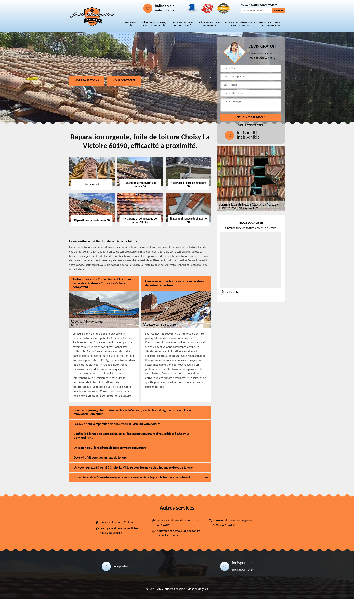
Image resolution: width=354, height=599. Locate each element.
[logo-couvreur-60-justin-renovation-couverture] (92, 17)
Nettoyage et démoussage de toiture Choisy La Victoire (178, 533)
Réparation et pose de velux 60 (210, 24)
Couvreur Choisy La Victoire (117, 522)
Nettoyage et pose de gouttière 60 (183, 24)
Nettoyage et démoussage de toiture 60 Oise (240, 24)
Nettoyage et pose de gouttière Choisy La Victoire (119, 530)
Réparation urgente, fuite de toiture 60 (154, 24)
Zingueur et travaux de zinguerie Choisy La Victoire (232, 522)
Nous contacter (124, 80)
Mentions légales (197, 589)
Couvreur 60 (130, 24)
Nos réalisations (87, 80)
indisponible (164, 6)
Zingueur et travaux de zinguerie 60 (271, 24)
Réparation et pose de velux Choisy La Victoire (178, 522)
